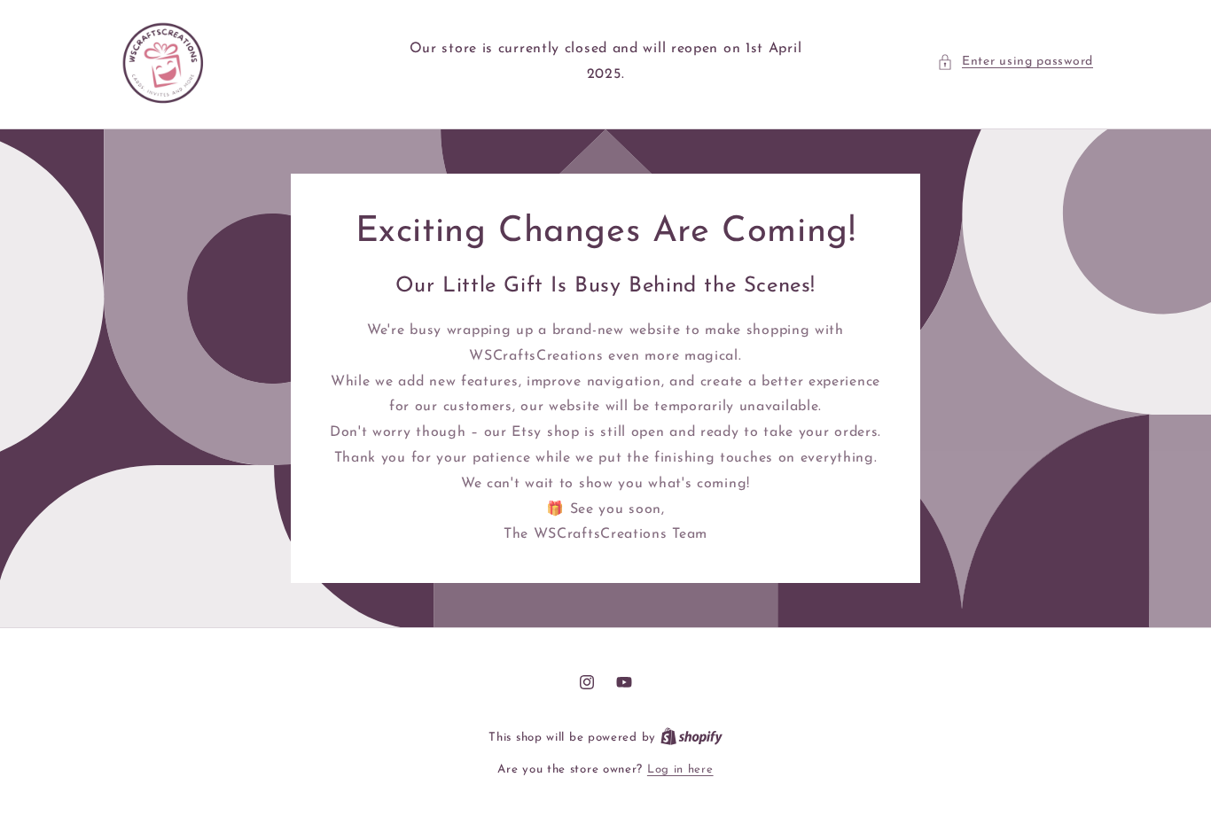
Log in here (680, 769)
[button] (1015, 62)
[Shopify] (691, 737)
